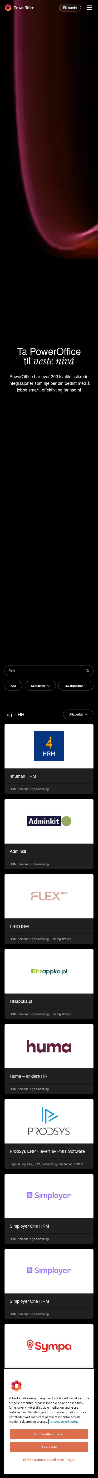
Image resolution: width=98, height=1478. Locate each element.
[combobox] (40, 685)
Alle (13, 686)
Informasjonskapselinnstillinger (49, 1459)
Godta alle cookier (49, 1434)
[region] (49, 1421)
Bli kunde (70, 7)
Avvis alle (49, 1447)
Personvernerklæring (63, 1421)
